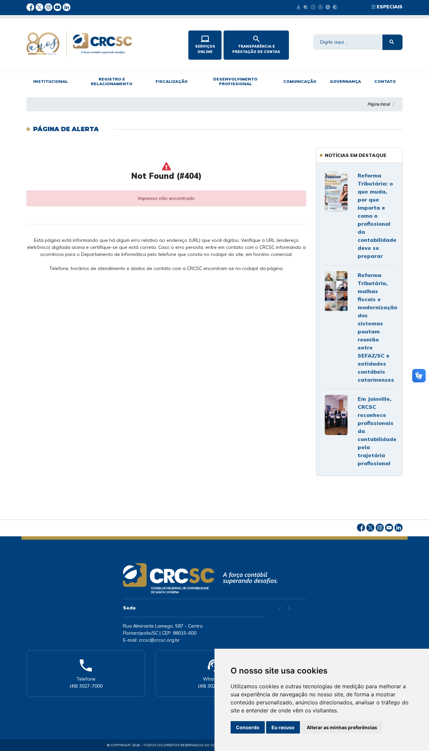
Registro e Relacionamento (111, 81)
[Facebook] (31, 7)
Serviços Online (205, 44)
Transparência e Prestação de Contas (256, 44)
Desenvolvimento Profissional (235, 81)
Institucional (50, 81)
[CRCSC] (101, 44)
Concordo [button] (247, 727)
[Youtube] (58, 7)
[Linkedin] (66, 7)
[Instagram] (49, 7)
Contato (385, 81)
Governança (345, 81)
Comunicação (299, 81)
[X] (40, 7)
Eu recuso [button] (283, 727)
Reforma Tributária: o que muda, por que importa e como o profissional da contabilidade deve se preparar (377, 215)
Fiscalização (172, 81)
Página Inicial (379, 104)
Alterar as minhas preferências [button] (342, 727)
